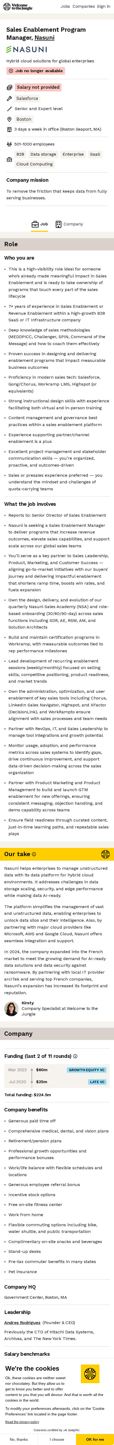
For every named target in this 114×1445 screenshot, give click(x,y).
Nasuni (44, 37)
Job (44, 223)
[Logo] (17, 6)
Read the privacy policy (22, 1422)
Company (73, 223)
